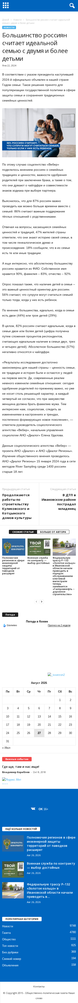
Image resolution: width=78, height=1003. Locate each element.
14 (49, 716)
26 (28, 733)
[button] (71, 6)
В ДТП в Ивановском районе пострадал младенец (59, 502)
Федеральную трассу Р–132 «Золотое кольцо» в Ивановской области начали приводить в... (50, 890)
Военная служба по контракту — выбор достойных (39, 560)
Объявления (10, 965)
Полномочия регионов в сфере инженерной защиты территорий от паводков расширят (51, 843)
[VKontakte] (34, 809)
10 (7, 716)
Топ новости (10, 945)
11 (18, 716)
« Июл (6, 747)
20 (39, 724)
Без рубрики (10, 952)
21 (49, 724)
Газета (6, 932)
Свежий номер (11, 958)
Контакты (39, 986)
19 (28, 724)
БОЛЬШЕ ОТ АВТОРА (53, 532)
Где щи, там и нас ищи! (20, 767)
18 (18, 724)
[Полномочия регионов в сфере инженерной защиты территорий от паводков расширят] (13, 547)
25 (18, 733)
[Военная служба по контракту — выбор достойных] (39, 547)
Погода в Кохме (37, 621)
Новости (17, 19)
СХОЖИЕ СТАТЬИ (23, 532)
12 (28, 716)
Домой (5, 19)
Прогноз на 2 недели (59, 625)
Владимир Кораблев (15, 772)
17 (7, 724)
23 (70, 724)
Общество (9, 939)
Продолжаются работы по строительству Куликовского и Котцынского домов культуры (16, 506)
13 (39, 716)
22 (59, 724)
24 (7, 733)
